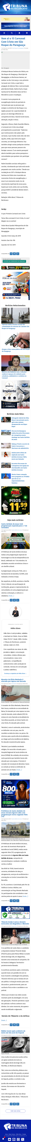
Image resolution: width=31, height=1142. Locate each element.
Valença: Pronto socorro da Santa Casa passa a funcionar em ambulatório (20, 446)
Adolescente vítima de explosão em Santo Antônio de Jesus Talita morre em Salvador (19, 456)
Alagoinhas (14, 926)
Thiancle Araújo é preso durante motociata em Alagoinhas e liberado (15, 923)
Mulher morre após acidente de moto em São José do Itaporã (13, 1032)
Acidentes (14, 1035)
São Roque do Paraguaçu (18, 48)
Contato (24, 1134)
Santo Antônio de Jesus (17, 530)
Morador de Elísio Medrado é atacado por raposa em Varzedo (13, 680)
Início (6, 1134)
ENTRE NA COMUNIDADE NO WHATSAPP (15, 261)
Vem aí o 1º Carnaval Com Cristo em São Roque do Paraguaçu (13, 41)
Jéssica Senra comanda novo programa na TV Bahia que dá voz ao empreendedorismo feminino (20, 479)
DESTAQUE (14, 683)
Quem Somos (12, 1134)
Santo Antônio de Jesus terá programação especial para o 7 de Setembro (14, 526)
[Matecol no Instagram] (15, 267)
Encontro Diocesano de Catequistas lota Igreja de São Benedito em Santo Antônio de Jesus (20, 467)
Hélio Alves (18, 1134)
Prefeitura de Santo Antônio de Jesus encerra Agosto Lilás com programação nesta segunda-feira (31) (14, 813)
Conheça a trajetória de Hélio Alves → (15, 673)
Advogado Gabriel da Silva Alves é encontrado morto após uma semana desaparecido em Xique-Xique (20, 422)
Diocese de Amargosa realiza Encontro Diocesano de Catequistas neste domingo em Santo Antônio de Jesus (21, 435)
